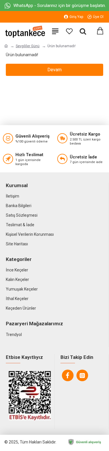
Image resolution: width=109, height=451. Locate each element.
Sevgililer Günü (28, 46)
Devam (54, 69)
